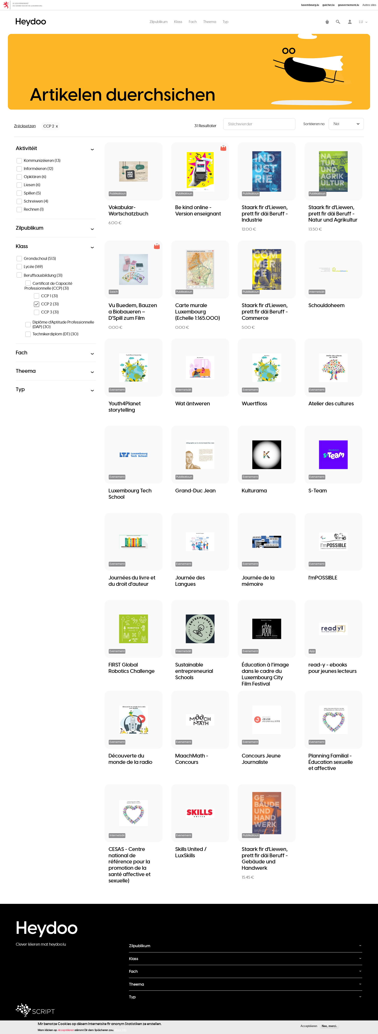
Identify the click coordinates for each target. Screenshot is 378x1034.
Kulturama (254, 490)
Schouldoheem (326, 305)
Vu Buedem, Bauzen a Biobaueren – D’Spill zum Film (132, 311)
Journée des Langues (190, 580)
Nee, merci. (329, 1026)
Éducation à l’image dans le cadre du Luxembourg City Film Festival (265, 674)
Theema (209, 22)
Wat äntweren (192, 403)
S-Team (317, 490)
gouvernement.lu (348, 5)
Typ (225, 22)
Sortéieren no (314, 124)
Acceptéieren (309, 1026)
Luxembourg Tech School (130, 493)
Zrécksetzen (25, 126)
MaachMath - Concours (191, 758)
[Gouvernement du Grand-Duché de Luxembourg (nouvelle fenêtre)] (24, 5)
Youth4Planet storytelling (124, 406)
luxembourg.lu (310, 5)
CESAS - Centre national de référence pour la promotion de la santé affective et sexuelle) (129, 865)
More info (120, 1030)
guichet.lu (328, 5)
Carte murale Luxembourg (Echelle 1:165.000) (197, 311)
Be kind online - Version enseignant (198, 210)
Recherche (338, 22)
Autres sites (369, 5)
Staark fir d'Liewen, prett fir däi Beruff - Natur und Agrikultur (332, 213)
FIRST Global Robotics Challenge (131, 667)
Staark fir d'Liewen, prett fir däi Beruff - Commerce (265, 311)
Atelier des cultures (331, 403)
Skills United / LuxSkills (191, 852)
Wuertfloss (254, 403)
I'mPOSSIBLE (322, 577)
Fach (193, 22)
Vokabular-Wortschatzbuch (128, 210)
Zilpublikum (159, 22)
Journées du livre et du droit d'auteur (131, 580)
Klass (178, 22)
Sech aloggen (350, 22)
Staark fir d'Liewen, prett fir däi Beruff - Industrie (265, 213)
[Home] (32, 17)
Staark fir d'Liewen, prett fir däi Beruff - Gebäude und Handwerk (265, 858)
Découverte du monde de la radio (130, 758)
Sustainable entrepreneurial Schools (194, 671)
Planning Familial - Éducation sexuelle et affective (330, 762)
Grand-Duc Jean (195, 490)
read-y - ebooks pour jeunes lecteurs (332, 667)
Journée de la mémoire (258, 580)
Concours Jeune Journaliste (261, 758)
